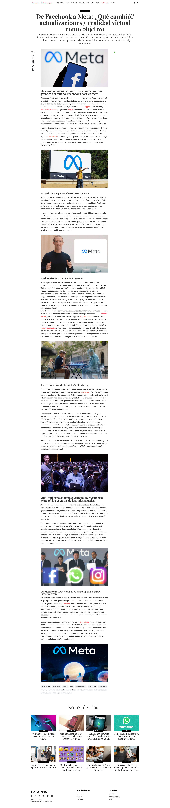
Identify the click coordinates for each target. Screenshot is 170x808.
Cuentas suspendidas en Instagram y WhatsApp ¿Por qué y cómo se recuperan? (71, 737)
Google (70, 109)
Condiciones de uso (36, 801)
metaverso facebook (81, 686)
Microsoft (45, 109)
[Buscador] (137, 3)
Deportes (74, 2)
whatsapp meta (103, 686)
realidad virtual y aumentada (85, 690)
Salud (92, 2)
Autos (68, 2)
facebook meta (56, 686)
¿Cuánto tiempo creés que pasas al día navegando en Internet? (99, 767)
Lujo (87, 2)
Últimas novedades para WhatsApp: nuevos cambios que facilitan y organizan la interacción (126, 769)
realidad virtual (71, 690)
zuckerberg (56, 693)
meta (71, 686)
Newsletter (80, 794)
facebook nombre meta (100, 690)
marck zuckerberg (46, 693)
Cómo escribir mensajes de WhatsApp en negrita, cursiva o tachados (126, 736)
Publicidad (80, 799)
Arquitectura (59, 2)
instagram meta (92, 686)
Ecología (81, 2)
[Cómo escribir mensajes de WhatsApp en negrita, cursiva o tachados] (126, 723)
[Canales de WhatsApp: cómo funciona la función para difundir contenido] (98, 723)
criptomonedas (86, 316)
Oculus (67, 603)
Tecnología (104, 2)
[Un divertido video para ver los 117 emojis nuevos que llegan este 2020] (71, 754)
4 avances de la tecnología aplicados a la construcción (43, 766)
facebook (65, 686)
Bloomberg (84, 622)
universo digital (61, 690)
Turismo (112, 2)
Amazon (53, 109)
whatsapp (51, 690)
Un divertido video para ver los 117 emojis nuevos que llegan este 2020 (71, 767)
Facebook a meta (46, 686)
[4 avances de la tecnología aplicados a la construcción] (43, 754)
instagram (44, 690)
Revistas (111, 794)
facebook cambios (66, 693)
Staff (110, 799)
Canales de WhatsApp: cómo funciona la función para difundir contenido (99, 736)
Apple (87, 106)
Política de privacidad (47, 801)
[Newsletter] (135, 3)
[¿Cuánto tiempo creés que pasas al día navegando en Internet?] (98, 754)
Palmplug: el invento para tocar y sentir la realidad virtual (43, 736)
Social (97, 2)
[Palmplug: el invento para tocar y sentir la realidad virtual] (43, 723)
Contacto (79, 796)
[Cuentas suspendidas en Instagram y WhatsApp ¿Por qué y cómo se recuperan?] (71, 723)
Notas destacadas (114, 796)
